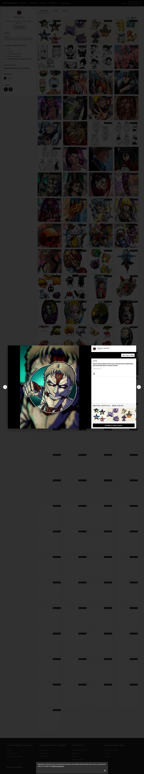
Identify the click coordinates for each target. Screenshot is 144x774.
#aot (113, 363)
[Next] (139, 387)
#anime (110, 365)
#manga (115, 365)
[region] (113, 390)
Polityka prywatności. (57, 766)
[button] (113, 348)
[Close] (104, 770)
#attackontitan (119, 363)
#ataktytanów (129, 363)
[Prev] (5, 387)
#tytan (109, 363)
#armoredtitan (102, 363)
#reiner (95, 363)
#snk (94, 365)
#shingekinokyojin (101, 365)
